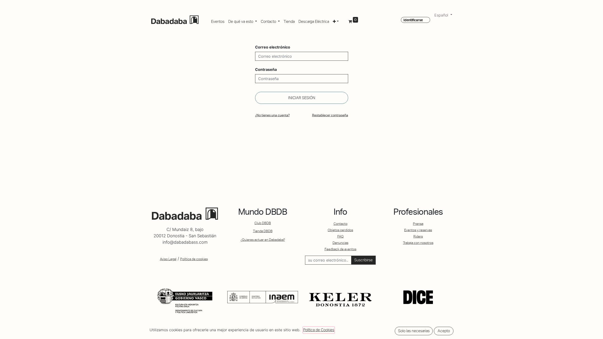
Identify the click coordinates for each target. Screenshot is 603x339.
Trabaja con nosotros (418, 243)
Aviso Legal (168, 259)
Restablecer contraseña (330, 115)
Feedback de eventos (340, 249)
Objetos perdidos (340, 230)
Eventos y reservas (418, 230)
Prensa (418, 224)
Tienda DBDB (263, 231)
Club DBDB (262, 223)
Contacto (340, 224)
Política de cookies (194, 259)
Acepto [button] (444, 331)
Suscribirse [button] (363, 260)
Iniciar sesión (301, 98)
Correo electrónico (272, 47)
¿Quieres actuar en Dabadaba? (262, 240)
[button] (336, 20)
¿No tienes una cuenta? (272, 115)
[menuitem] (217, 20)
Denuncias (340, 243)
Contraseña (266, 69)
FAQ (340, 236)
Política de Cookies (318, 330)
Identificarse (413, 20)
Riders (418, 236)
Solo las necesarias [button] (414, 331)
